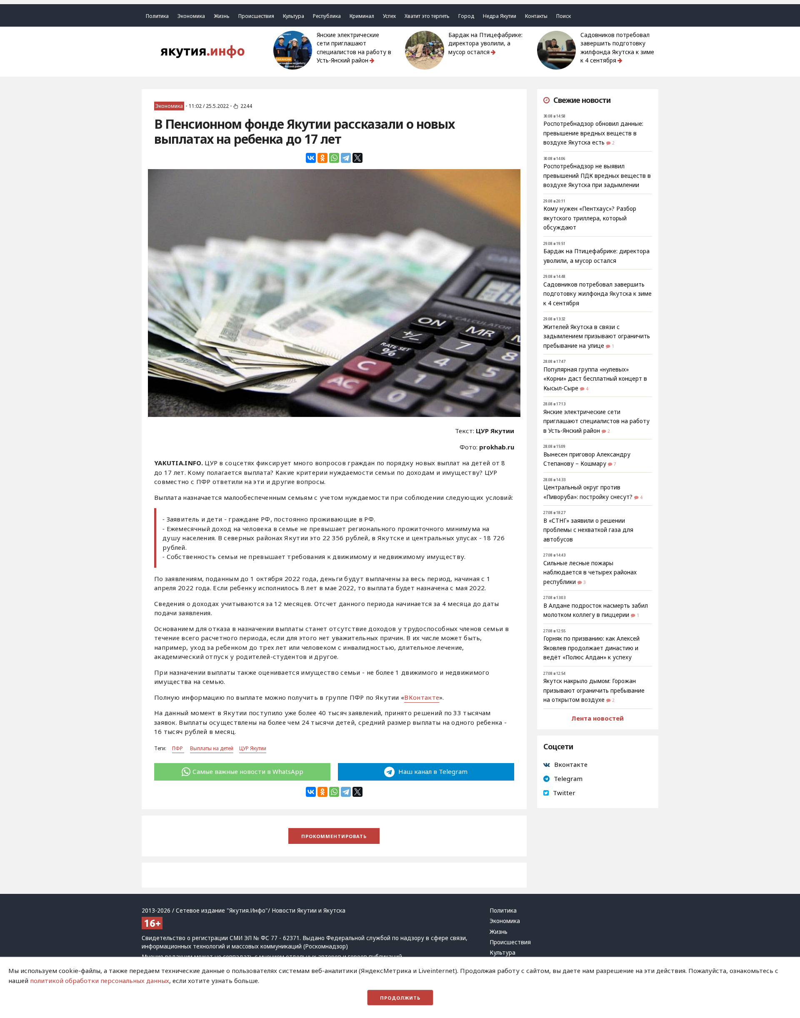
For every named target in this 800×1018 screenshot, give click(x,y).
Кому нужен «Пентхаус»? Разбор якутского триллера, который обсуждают (589, 218)
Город (466, 16)
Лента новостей (597, 718)
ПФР (178, 748)
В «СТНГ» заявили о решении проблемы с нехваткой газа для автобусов (588, 530)
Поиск (563, 16)
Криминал (362, 16)
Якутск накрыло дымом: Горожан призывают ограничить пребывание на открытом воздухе (594, 690)
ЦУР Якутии (252, 748)
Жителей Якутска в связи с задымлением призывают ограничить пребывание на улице (596, 336)
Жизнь (222, 16)
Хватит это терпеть (427, 16)
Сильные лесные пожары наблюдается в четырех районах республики (590, 572)
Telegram (568, 778)
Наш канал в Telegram (432, 771)
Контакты (536, 16)
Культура (293, 16)
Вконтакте (571, 764)
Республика (327, 16)
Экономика (191, 16)
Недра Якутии (499, 16)
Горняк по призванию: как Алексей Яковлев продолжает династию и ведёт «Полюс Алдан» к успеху (591, 648)
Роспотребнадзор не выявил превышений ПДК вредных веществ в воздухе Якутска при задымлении (597, 175)
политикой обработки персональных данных (99, 980)
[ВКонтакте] (311, 158)
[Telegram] (346, 158)
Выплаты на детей (211, 748)
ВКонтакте (421, 697)
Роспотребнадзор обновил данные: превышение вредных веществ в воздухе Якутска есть (593, 133)
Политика (157, 16)
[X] (357, 158)
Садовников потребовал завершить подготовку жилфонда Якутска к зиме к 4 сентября (617, 47)
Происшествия (256, 16)
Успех (389, 16)
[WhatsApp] (334, 158)
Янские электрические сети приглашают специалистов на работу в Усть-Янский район (354, 47)
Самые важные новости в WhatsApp (247, 771)
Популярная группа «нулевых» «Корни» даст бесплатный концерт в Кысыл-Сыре (595, 379)
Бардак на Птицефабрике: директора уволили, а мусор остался (485, 43)
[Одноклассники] (323, 158)
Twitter (564, 792)
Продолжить (400, 998)
